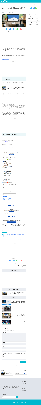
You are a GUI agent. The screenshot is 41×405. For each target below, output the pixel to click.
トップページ (24, 383)
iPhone (37, 16)
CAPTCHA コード (4, 358)
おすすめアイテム (30, 18)
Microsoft (24, 265)
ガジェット (36, 14)
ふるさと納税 (30, 22)
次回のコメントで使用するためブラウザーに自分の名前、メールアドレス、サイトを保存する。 (14, 354)
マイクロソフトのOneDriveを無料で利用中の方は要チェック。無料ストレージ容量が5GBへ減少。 (16, 293)
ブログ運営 (30, 24)
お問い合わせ (35, 1)
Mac (30, 16)
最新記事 (26, 1)
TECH (37, 18)
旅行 (30, 20)
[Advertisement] (14, 39)
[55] (11, 207)
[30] (11, 219)
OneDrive (24, 266)
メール (3, 346)
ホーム (23, 1)
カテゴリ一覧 (30, 1)
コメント (3, 332)
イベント (37, 22)
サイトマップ (24, 388)
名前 (2, 342)
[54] (11, 150)
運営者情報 (14, 402)
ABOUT (37, 24)
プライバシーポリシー (20, 402)
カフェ (37, 20)
